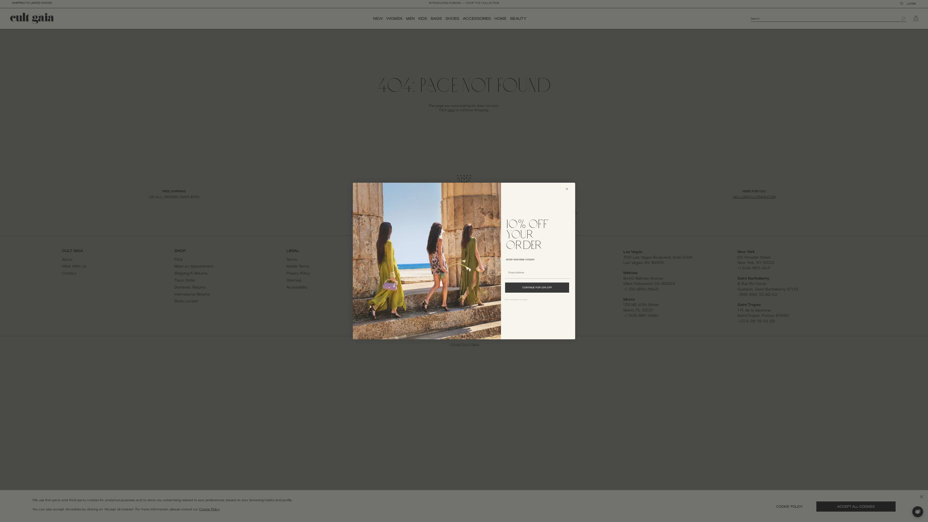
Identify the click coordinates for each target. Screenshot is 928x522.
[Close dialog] (569, 189)
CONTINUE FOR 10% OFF (537, 287)
